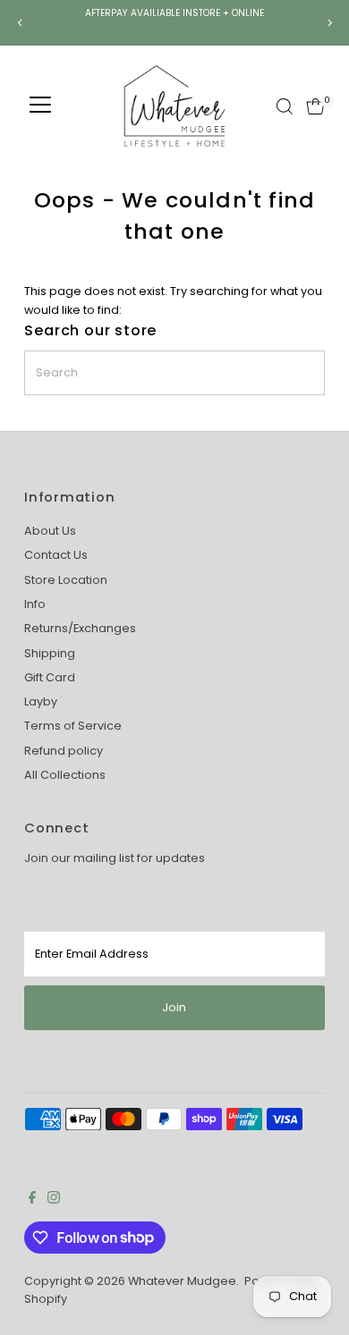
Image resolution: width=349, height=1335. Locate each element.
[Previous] (20, 23)
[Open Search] (285, 106)
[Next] (329, 23)
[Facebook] (32, 1200)
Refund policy (63, 750)
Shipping (49, 653)
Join (174, 1007)
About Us (50, 530)
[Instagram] (53, 1200)
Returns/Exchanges (80, 628)
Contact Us (56, 554)
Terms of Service (73, 725)
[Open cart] (315, 106)
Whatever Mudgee (182, 1281)
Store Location (65, 579)
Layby (40, 701)
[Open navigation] (40, 106)
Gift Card (49, 677)
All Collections (65, 774)
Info (35, 604)
